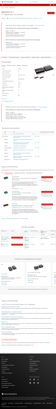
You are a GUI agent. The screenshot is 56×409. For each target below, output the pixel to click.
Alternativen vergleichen (41, 25)
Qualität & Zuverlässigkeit (34, 369)
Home (3, 7)
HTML (41, 18)
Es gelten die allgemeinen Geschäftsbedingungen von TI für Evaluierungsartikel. (15, 218)
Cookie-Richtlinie (11, 403)
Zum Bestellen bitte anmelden (47, 177)
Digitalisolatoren (12, 7)
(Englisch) (35, 18)
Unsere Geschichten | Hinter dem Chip (8, 365)
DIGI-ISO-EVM (15, 178)
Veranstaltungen (4, 367)
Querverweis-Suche (33, 363)
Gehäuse (31, 367)
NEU (10, 112)
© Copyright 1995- (6, 406)
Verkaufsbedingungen (28, 403)
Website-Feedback (49, 403)
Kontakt (31, 359)
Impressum (3, 404)
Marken (43, 403)
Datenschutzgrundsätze (19, 403)
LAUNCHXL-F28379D (17, 205)
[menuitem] (50, 5)
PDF (38, 18)
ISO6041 (7, 112)
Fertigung (3, 371)
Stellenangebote (4, 361)
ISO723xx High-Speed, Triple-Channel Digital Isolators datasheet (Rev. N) (20, 18)
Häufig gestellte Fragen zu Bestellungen (8, 385)
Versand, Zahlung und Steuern (7, 383)
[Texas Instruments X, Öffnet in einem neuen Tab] (38, 379)
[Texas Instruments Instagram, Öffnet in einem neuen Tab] (30, 379)
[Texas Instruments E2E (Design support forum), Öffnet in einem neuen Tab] (34, 383)
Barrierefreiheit (4, 403)
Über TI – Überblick (5, 359)
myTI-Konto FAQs (32, 371)
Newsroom (3, 363)
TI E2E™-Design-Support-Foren (35, 361)
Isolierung (6, 7)
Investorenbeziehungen (5, 369)
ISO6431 (7, 30)
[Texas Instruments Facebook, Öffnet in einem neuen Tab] (34, 379)
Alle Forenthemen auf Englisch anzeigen (9, 339)
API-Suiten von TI (4, 379)
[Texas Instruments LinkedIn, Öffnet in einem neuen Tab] (30, 383)
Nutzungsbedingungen (45, 342)
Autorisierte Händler (5, 387)
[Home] (7, 2)
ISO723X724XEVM (16, 193)
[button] (2, 5)
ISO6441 (7, 42)
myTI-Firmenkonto (5, 381)
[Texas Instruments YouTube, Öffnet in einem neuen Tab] (38, 383)
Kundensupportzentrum (34, 365)
